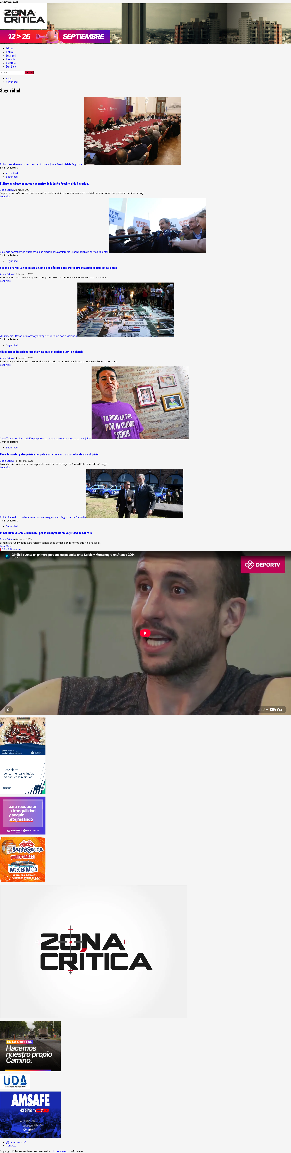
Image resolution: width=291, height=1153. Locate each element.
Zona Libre (11, 66)
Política (9, 48)
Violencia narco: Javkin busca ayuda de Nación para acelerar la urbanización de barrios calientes (54, 252)
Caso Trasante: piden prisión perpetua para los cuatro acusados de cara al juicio (45, 438)
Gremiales (11, 63)
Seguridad (11, 55)
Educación (10, 59)
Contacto (11, 1145)
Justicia (9, 52)
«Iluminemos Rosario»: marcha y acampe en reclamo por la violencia (38, 336)
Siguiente (15, 549)
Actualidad (12, 173)
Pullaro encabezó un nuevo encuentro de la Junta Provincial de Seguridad (41, 164)
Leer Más (5, 196)
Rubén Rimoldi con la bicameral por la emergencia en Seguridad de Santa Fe (43, 517)
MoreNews (59, 1151)
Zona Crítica (7, 189)
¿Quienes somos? (16, 1142)
